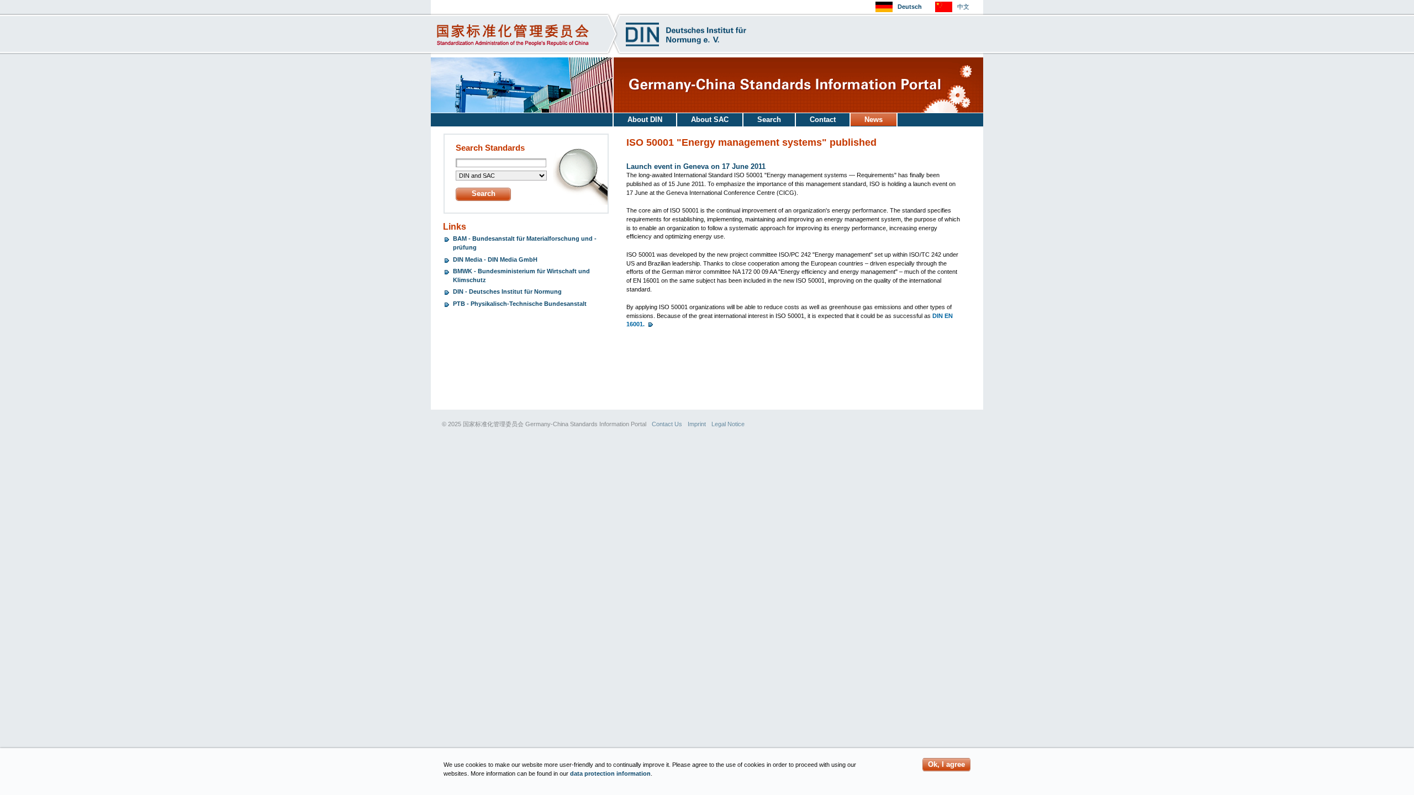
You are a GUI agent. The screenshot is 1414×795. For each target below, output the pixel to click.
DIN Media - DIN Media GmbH (495, 259)
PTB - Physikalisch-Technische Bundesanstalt (520, 303)
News (873, 119)
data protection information (610, 773)
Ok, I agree (946, 764)
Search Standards (490, 148)
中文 (963, 6)
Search (769, 119)
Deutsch (910, 6)
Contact (823, 119)
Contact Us (667, 424)
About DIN (644, 119)
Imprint (697, 424)
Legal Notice (728, 424)
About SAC (710, 119)
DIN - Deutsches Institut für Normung (507, 291)
